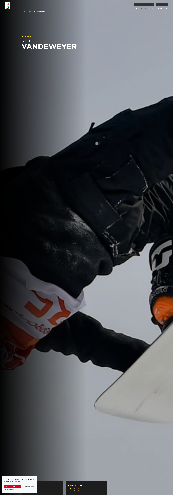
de (131, 4)
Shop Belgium (162, 4)
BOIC (166, 8)
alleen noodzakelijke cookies (10, 489)
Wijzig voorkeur (28, 486)
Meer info (17, 481)
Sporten (151, 8)
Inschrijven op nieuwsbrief (144, 4)
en (128, 4)
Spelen (160, 8)
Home (23, 11)
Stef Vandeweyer (39, 11)
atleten (29, 11)
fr (126, 4)
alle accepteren (13, 486)
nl (124, 4)
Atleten (143, 8)
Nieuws (136, 8)
